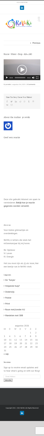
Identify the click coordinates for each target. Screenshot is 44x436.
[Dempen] (33, 77)
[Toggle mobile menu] (39, 17)
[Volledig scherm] (37, 77)
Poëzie (8, 297)
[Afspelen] (7, 77)
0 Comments (31, 84)
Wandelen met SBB (14, 315)
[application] (22, 69)
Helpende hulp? (12, 285)
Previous (36, 42)
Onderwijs (9, 291)
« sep (6, 353)
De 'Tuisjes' (10, 280)
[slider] (20, 77)
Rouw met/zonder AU (15, 309)
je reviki (8, 84)
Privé (7, 303)
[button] (22, 70)
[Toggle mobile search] (39, 20)
